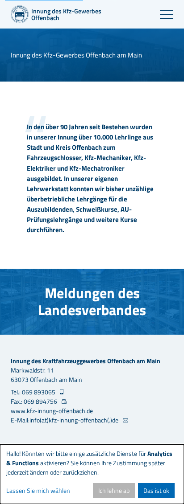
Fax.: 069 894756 (35, 401)
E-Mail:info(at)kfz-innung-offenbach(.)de (65, 420)
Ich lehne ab (114, 490)
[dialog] (92, 474)
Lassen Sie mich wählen (38, 490)
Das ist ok (156, 490)
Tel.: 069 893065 (34, 392)
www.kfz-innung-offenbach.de (52, 410)
